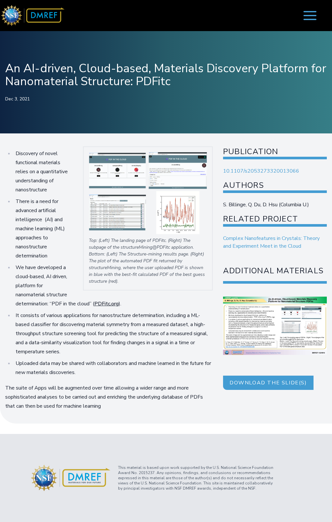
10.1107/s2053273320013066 (261, 171)
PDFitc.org (106, 303)
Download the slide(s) (268, 382)
